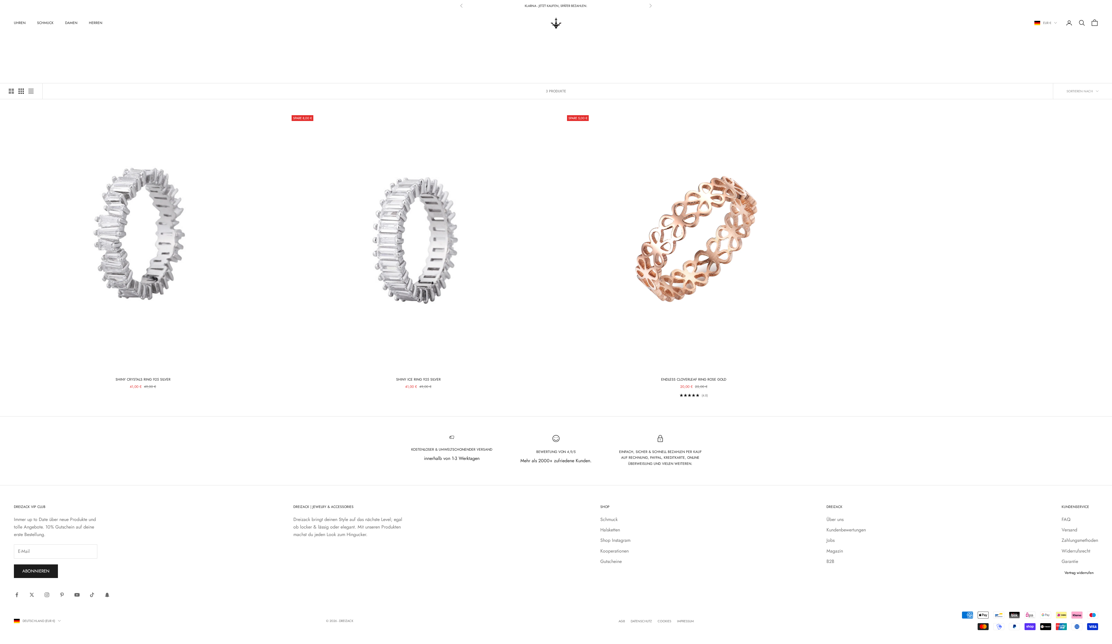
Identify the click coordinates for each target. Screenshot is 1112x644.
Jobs (830, 540)
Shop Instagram (615, 540)
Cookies (664, 621)
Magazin (834, 551)
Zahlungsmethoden (1080, 540)
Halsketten (610, 529)
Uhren (19, 22)
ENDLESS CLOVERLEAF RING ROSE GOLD (693, 379)
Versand (1069, 529)
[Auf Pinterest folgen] (62, 595)
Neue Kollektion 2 (64, 43)
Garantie (1070, 561)
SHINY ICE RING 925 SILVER (418, 379)
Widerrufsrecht (1076, 551)
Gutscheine (611, 561)
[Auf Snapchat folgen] (107, 595)
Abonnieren (36, 571)
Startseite (21, 43)
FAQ (1066, 519)
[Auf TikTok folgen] (92, 595)
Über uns (835, 519)
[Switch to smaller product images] (21, 91)
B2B (830, 561)
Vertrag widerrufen (1079, 572)
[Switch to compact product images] (31, 91)
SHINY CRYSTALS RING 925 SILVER (143, 379)
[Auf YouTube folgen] (77, 595)
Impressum (685, 621)
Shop (39, 43)
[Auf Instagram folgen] (47, 595)
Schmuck (45, 22)
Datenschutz (641, 621)
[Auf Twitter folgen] (32, 595)
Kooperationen (614, 551)
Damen (71, 22)
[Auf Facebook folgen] (17, 595)
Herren (95, 22)
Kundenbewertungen (846, 529)
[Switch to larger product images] (11, 91)
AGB (622, 621)
